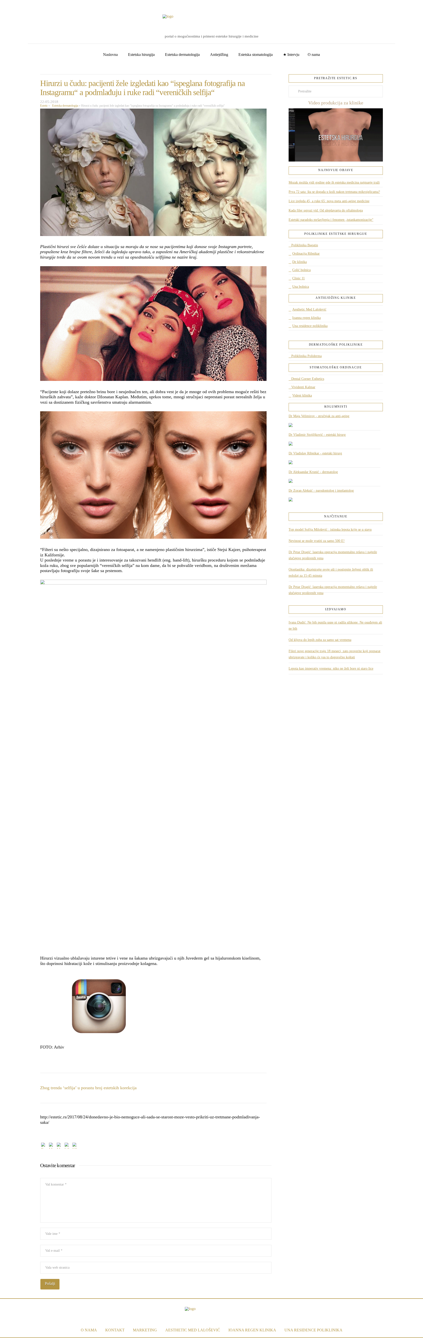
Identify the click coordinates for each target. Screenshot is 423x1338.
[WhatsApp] (67, 1146)
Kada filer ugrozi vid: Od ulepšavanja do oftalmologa (326, 210)
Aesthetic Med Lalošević (309, 309)
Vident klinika (302, 395)
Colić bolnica (301, 270)
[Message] (60, 1146)
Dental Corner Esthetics (307, 379)
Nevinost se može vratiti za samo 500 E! (317, 541)
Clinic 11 (298, 278)
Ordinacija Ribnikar (306, 253)
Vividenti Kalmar (303, 387)
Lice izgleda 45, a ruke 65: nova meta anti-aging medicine (329, 201)
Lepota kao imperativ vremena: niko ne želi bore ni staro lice (331, 668)
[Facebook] (11, 5)
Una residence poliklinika (310, 326)
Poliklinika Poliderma (306, 356)
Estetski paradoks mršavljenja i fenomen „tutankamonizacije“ (331, 220)
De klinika (299, 262)
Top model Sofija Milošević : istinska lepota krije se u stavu (330, 529)
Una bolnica (300, 286)
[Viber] (75, 1146)
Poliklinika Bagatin (304, 245)
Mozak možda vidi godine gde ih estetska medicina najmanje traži (334, 182)
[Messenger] (52, 1146)
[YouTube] (18, 5)
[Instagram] (26, 5)
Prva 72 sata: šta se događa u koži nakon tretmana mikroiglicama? (334, 192)
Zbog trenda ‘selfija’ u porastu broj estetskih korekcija (88, 1087)
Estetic (44, 105)
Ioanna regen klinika (306, 318)
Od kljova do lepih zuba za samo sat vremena (320, 640)
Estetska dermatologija (64, 105)
